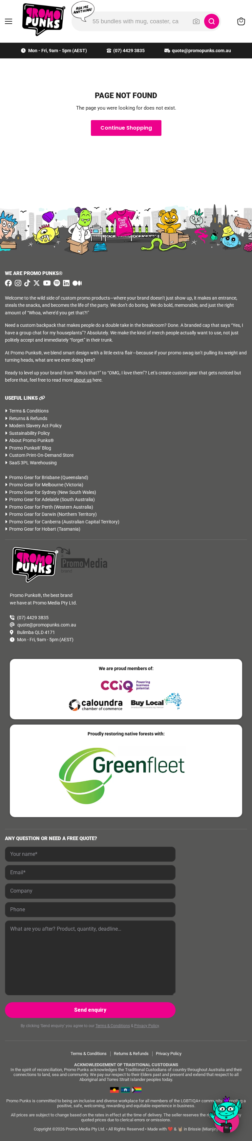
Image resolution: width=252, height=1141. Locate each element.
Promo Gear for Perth (31, 507)
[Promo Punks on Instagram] (17, 283)
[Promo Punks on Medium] (76, 283)
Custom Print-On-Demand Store (41, 455)
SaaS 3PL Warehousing (33, 462)
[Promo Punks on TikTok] (26, 283)
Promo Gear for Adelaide (34, 499)
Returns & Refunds (28, 418)
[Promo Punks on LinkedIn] (65, 283)
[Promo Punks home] (40, 19)
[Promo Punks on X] (36, 283)
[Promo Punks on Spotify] (56, 283)
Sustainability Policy (29, 433)
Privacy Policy (146, 1026)
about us (83, 380)
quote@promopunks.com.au (201, 50)
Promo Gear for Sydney (32, 492)
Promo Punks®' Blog (30, 448)
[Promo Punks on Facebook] (8, 283)
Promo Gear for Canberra (35, 521)
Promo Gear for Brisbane (34, 477)
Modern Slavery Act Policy (35, 425)
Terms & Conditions (29, 410)
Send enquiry (90, 1010)
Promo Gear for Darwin (32, 514)
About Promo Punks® (31, 440)
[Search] (211, 21)
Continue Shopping (126, 128)
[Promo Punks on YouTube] (46, 283)
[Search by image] (196, 21)
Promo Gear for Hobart (32, 529)
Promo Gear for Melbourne (36, 484)
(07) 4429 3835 (129, 50)
